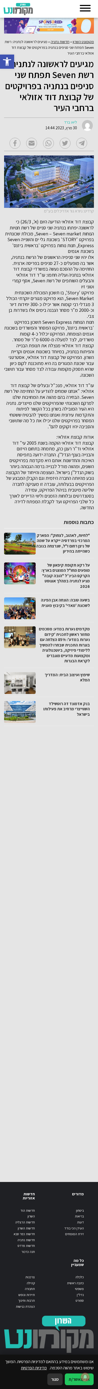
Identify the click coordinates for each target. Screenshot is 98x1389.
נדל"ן (80, 1294)
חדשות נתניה (60, 41)
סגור (55, 1379)
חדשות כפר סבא (24, 1234)
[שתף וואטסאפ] (48, 143)
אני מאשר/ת (79, 1379)
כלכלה (79, 1277)
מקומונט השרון (83, 41)
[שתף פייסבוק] (15, 143)
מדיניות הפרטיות (34, 1368)
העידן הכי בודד (74, 1228)
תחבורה (30, 1288)
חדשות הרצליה (25, 1222)
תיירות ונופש (27, 1294)
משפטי (79, 1288)
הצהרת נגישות (25, 1306)
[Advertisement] (49, 948)
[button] (7, 62)
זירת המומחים (74, 1234)
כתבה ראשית (75, 1283)
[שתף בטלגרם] (81, 143)
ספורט (80, 1300)
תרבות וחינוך (26, 1300)
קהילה (31, 1283)
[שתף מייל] (31, 143)
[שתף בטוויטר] (65, 143)
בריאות (79, 1216)
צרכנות (30, 1277)
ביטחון (80, 1210)
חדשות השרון (26, 1228)
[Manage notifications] (85, 1377)
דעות (80, 1222)
